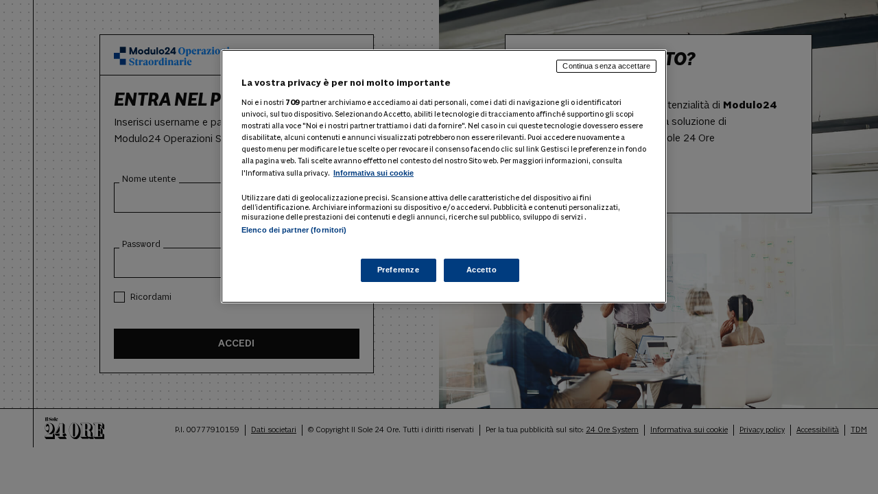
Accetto (481, 270)
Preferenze (398, 270)
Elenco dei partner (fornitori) (293, 230)
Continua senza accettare (606, 66)
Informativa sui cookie (373, 173)
